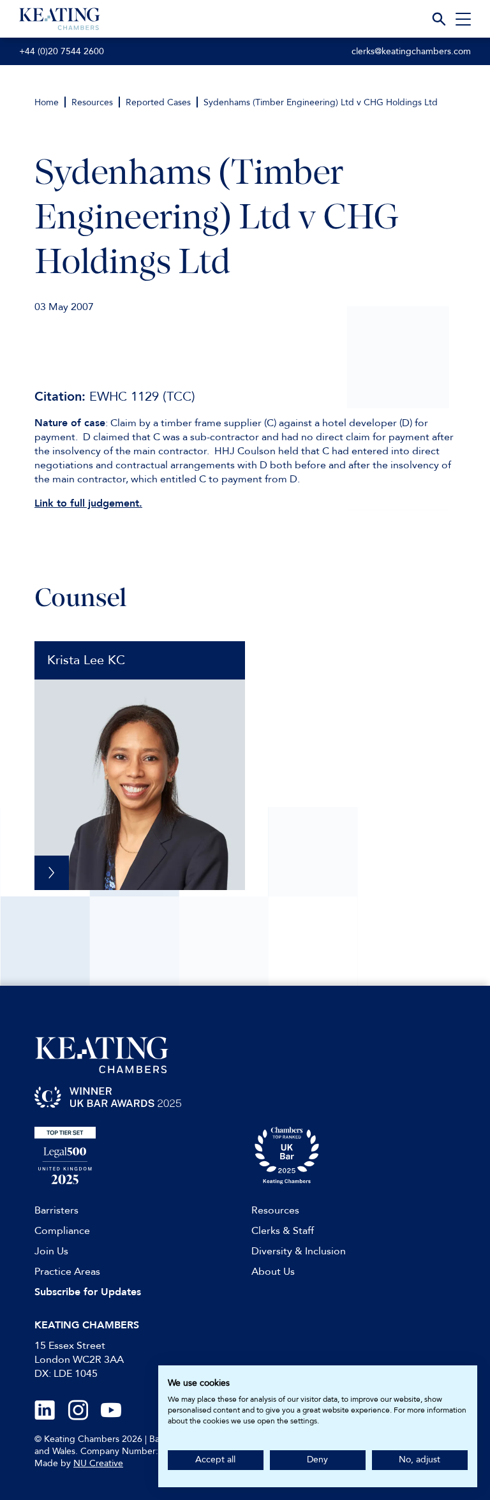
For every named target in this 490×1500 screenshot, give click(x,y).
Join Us (51, 1251)
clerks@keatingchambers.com (411, 51)
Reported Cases (158, 102)
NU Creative (98, 1463)
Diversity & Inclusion (298, 1251)
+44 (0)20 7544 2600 (61, 51)
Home (46, 102)
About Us (273, 1272)
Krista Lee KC (86, 660)
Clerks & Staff (282, 1231)
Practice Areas (67, 1272)
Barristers (56, 1210)
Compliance (62, 1231)
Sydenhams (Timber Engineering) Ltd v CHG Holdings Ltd (321, 102)
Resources (92, 102)
